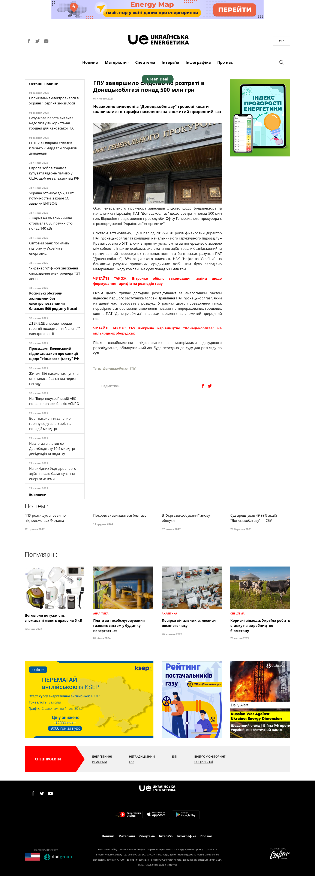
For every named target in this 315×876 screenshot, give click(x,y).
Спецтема (145, 62)
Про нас (225, 62)
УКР (281, 41)
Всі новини (37, 494)
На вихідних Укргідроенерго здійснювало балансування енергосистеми (52, 473)
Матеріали (116, 62)
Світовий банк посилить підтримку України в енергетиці (49, 248)
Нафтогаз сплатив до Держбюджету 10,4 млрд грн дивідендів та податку (52, 448)
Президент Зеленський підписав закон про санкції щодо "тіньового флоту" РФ (54, 353)
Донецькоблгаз (115, 368)
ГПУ (133, 368)
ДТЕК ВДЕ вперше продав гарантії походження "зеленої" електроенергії (54, 328)
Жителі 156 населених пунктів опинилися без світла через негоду (53, 378)
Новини (90, 62)
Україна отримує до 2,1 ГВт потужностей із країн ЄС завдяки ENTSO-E (51, 198)
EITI (174, 756)
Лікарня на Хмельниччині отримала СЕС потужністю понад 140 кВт (50, 223)
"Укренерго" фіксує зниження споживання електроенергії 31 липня (54, 273)
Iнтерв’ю (170, 62)
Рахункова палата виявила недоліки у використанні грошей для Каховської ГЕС (51, 123)
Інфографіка (198, 62)
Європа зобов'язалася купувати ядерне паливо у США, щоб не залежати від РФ (54, 173)
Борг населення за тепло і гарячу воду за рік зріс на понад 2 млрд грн (50, 423)
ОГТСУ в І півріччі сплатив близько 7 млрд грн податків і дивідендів (53, 148)
